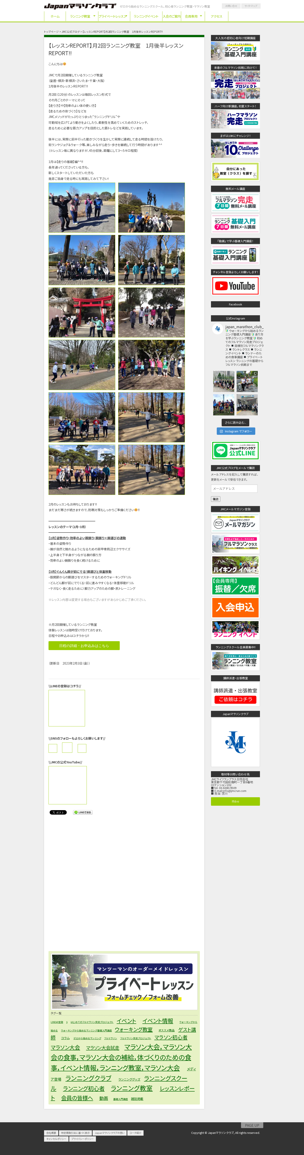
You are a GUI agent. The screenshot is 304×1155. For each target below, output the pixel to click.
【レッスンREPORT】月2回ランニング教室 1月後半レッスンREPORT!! (116, 49)
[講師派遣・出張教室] (235, 705)
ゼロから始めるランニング (87, 1038)
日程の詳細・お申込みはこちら (84, 645)
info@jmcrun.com (234, 791)
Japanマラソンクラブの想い (109, 1133)
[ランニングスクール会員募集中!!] (235, 669)
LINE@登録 (57, 1022)
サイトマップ (251, 6)
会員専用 (191, 16)
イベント (126, 1021)
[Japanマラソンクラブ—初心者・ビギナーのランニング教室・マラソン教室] (80, 7)
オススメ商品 (166, 1030)
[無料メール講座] (235, 211)
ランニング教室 (80, 16)
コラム (65, 1038)
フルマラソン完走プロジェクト (135, 1038)
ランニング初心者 (84, 1088)
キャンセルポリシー (56, 1139)
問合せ (235, 801)
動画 (103, 1098)
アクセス (216, 16)
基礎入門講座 (120, 1099)
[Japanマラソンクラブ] (235, 765)
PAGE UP (252, 1125)
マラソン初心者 (171, 1037)
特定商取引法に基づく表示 (75, 1133)
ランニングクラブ (88, 1077)
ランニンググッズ (129, 1079)
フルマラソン (110, 1038)
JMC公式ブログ (71, 31)
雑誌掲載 (137, 1098)
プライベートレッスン (112, 16)
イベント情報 (157, 1021)
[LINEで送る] (83, 812)
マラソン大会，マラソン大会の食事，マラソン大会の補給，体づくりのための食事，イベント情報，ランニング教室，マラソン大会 (121, 1057)
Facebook (235, 304)
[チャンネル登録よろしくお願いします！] (235, 294)
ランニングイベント (146, 16)
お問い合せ (231, 6)
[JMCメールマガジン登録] (235, 531)
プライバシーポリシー (82, 1139)
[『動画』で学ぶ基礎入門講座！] (235, 263)
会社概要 (51, 1133)
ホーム (55, 16)
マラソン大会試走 (102, 1047)
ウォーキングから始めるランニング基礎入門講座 (86, 1030)
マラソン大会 (65, 1047)
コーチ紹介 (135, 1133)
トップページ (51, 31)
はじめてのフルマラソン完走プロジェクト (92, 1022)
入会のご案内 (172, 16)
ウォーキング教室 (134, 1029)
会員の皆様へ (77, 1098)
